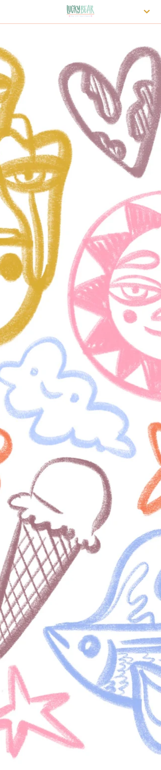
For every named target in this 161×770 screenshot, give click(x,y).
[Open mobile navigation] (147, 11)
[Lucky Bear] (80, 11)
